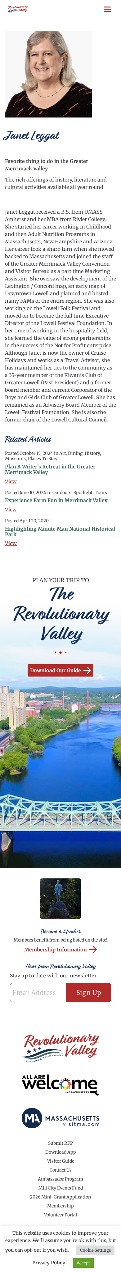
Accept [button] (83, 1263)
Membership (60, 1206)
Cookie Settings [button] (95, 1250)
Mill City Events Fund (60, 1188)
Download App (60, 1152)
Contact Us (61, 1170)
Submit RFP (60, 1143)
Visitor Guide (60, 1161)
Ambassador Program (60, 1179)
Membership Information (55, 949)
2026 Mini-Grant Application (60, 1197)
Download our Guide (55, 670)
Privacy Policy (48, 1263)
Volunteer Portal (60, 1215)
